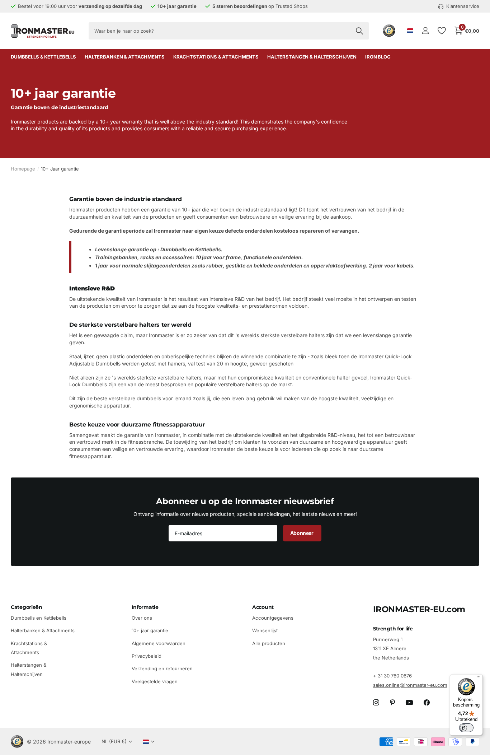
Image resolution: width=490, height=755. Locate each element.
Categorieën (26, 607)
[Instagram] (376, 703)
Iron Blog (378, 57)
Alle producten (268, 643)
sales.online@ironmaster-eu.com (410, 685)
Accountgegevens (272, 618)
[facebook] (427, 703)
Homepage (23, 169)
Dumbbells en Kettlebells (38, 618)
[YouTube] (409, 702)
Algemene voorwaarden (158, 643)
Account (263, 607)
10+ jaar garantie (150, 631)
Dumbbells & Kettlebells (43, 57)
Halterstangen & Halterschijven (312, 57)
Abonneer (302, 533)
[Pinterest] (392, 703)
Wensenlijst (265, 631)
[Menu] (478, 678)
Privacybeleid (146, 656)
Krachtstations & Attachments (216, 57)
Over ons (142, 618)
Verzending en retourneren (162, 669)
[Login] (425, 31)
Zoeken (359, 30)
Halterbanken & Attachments (125, 57)
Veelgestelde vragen (155, 681)
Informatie (145, 607)
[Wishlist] (441, 31)
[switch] (466, 727)
